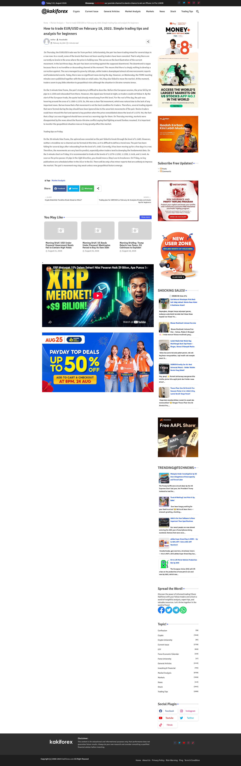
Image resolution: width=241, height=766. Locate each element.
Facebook (61, 188)
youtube (169, 718)
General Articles (112, 11)
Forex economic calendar (178, 654)
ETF (178, 649)
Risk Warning (172, 760)
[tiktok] (198, 2)
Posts (164, 169)
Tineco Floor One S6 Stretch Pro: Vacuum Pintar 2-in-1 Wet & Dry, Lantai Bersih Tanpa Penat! (182, 391)
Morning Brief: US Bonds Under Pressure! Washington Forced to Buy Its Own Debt (96, 245)
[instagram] (194, 2)
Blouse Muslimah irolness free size (183, 323)
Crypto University (178, 640)
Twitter (75, 188)
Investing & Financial (178, 668)
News (162, 11)
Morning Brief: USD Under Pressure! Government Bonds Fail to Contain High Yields (59, 245)
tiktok (170, 725)
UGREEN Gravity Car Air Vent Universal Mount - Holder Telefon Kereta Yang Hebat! (182, 367)
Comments (166, 171)
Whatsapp (88, 188)
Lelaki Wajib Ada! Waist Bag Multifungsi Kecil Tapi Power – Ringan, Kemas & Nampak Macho (182, 344)
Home (46, 23)
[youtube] (189, 2)
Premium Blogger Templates (52, 762)
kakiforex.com (68, 759)
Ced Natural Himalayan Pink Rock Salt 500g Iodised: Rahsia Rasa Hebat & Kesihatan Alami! (183, 302)
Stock (173, 11)
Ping (181, 760)
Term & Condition (192, 760)
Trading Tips (187, 11)
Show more (145, 217)
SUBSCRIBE (99, 3)
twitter (190, 718)
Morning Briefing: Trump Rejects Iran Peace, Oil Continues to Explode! (132, 245)
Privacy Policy (158, 760)
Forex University (178, 659)
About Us (146, 760)
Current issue (91, 11)
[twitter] (184, 2)
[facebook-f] (179, 2)
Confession (178, 630)
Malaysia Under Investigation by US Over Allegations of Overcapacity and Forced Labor (183, 477)
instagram (190, 711)
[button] (197, 11)
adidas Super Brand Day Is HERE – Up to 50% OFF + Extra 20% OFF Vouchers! (184, 542)
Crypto (76, 11)
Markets (150, 11)
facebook (169, 711)
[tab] (76, 11)
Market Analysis (133, 11)
